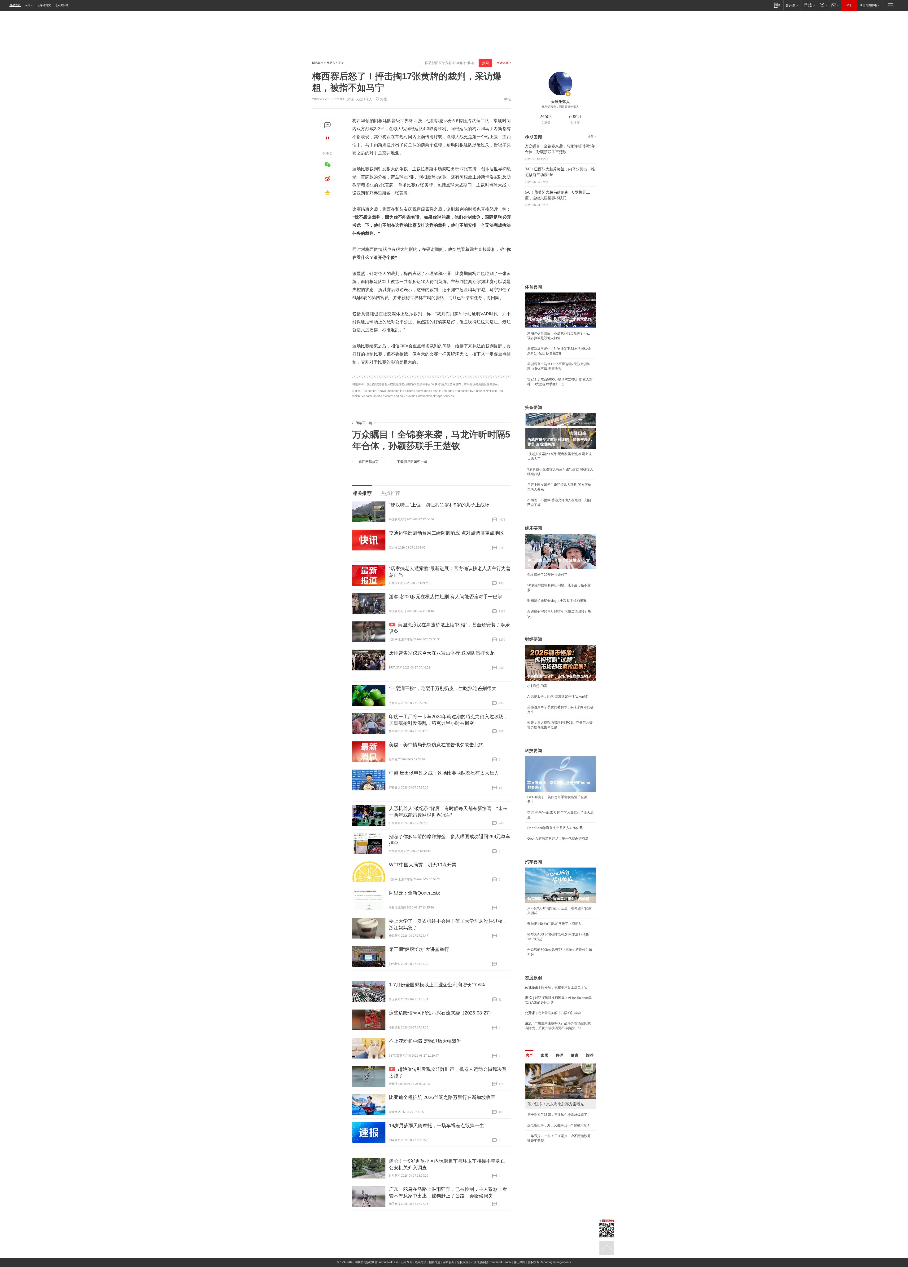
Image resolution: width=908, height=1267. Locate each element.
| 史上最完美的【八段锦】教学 (553, 1013)
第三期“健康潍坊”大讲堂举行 (419, 949)
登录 (849, 5)
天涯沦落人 (364, 99)
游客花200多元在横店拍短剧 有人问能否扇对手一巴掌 (445, 596)
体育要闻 (533, 286)
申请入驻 (502, 63)
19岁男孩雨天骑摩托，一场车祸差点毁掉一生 (436, 1125)
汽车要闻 (533, 861)
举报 (507, 99)
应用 (27, 5)
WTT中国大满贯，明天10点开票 (422, 864)
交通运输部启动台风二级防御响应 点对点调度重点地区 (446, 533)
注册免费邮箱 (868, 5)
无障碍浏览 (44, 5)
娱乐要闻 (533, 528)
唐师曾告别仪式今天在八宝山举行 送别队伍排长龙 (441, 653)
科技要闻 (533, 750)
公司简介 (406, 1262)
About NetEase (388, 1262)
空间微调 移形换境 (541, 1136)
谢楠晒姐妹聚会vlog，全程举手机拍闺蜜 (556, 600)
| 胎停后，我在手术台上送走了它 (556, 987)
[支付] (823, 5)
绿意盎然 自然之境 (541, 1125)
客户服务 (448, 1262)
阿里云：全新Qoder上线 (414, 892)
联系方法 (420, 1262)
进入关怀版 (62, 5)
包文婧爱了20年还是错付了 (547, 574)
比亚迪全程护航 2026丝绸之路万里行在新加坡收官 (442, 1097)
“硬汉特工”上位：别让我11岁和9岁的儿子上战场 (439, 504)
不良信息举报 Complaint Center (491, 1262)
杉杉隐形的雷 (537, 686)
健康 (574, 1055)
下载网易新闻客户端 (412, 462)
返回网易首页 (369, 462)
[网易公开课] (791, 5)
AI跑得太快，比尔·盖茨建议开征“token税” (558, 696)
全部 (591, 136)
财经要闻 (533, 639)
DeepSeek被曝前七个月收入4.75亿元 (555, 828)
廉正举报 (519, 1262)
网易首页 (15, 5)
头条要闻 (533, 407)
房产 (529, 1055)
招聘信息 (434, 1262)
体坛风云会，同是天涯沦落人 (560, 106)
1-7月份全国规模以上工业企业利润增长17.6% (437, 984)
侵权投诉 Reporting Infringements (549, 1262)
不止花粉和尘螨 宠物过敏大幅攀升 (425, 1041)
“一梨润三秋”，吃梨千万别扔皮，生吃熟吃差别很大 (442, 688)
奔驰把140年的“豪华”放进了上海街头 (554, 924)
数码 (559, 1055)
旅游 (590, 1055)
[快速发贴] (327, 125)
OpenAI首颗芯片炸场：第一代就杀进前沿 (557, 838)
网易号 (331, 63)
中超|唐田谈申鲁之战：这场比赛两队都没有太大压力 (444, 772)
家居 (544, 1055)
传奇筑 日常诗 (537, 1114)
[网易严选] (808, 5)
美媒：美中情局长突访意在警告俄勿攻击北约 (436, 744)
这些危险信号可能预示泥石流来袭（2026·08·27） (441, 1012)
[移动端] (777, 5)
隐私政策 (462, 1262)
